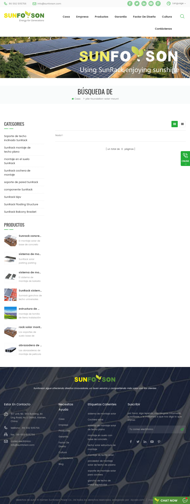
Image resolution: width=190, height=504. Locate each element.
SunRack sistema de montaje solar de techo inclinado (30, 290)
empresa (82, 17)
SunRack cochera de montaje (17, 173)
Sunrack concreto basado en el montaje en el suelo (30, 236)
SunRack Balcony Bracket (20, 212)
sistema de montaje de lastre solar (30, 272)
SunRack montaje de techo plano (17, 150)
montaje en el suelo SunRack (17, 161)
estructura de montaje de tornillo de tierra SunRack (30, 308)
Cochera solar (95, 419)
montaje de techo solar (101, 455)
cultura (167, 17)
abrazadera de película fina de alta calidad (30, 345)
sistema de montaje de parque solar (30, 254)
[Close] (185, 168)
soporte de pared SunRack (21, 182)
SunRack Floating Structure (21, 204)
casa (66, 17)
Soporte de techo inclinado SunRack (15, 138)
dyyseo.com (137, 500)
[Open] (185, 158)
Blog (61, 464)
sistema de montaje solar (102, 414)
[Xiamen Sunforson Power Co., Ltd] (24, 16)
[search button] (182, 19)
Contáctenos (163, 29)
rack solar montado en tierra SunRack (30, 327)
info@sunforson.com (49, 4)
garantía (121, 17)
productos (101, 17)
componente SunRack (18, 189)
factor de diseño (144, 17)
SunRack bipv (12, 197)
